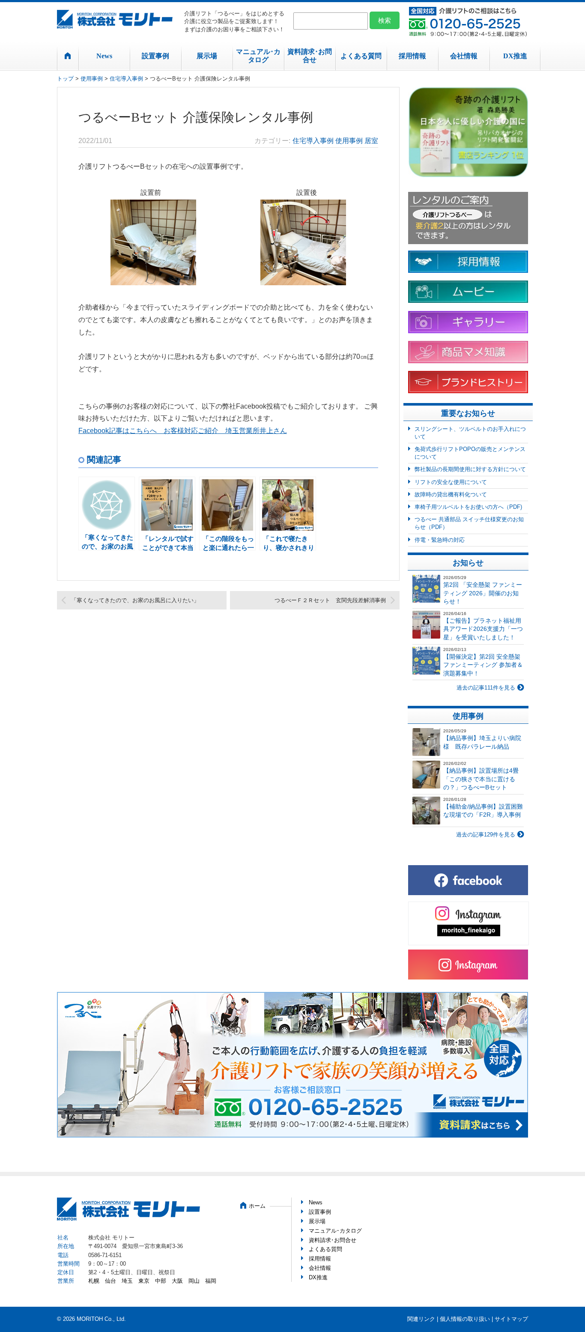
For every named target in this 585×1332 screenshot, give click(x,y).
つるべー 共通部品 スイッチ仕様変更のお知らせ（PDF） (469, 523)
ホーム (257, 1206)
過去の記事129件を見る (485, 834)
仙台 (110, 1281)
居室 (371, 140)
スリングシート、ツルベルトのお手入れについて (470, 433)
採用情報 (412, 56)
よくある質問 (361, 56)
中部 (160, 1281)
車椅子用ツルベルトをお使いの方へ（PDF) (468, 507)
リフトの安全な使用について (451, 482)
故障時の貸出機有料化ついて (451, 494)
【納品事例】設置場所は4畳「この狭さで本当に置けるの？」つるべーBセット (481, 779)
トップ (65, 78)
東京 (143, 1281)
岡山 (194, 1281)
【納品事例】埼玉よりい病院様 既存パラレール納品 (482, 742)
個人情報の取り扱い (465, 1319)
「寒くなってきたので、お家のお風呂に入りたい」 (135, 600)
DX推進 (515, 56)
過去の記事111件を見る (486, 687)
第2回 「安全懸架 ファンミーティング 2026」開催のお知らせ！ (482, 593)
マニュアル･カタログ (258, 55)
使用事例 (92, 78)
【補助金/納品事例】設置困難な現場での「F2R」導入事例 (483, 810)
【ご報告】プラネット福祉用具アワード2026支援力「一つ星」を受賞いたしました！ (483, 629)
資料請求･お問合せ (309, 55)
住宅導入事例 (126, 78)
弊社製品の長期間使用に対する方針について (470, 469)
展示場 (207, 56)
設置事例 (155, 56)
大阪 (177, 1281)
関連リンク (421, 1319)
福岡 (210, 1281)
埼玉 (127, 1281)
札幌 (93, 1281)
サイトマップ (511, 1319)
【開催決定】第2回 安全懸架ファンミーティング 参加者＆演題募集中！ (483, 665)
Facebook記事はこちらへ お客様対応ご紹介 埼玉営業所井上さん (182, 430)
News (104, 56)
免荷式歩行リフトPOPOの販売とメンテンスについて (470, 453)
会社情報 (464, 56)
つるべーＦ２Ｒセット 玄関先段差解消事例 (330, 600)
